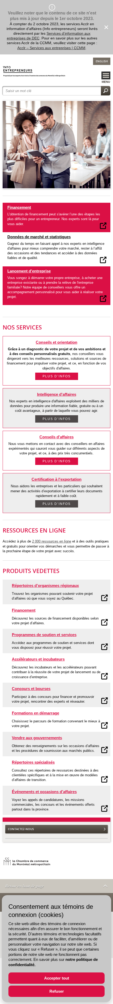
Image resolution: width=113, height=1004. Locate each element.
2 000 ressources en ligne (51, 541)
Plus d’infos (57, 376)
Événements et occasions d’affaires (44, 791)
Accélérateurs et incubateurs (38, 659)
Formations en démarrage (35, 713)
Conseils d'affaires (56, 437)
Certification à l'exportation (56, 479)
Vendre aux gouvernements (37, 738)
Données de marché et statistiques (39, 237)
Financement (19, 207)
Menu (106, 81)
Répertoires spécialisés (33, 762)
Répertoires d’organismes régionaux (45, 585)
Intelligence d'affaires (56, 394)
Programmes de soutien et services (44, 634)
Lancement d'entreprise (29, 271)
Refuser (56, 991)
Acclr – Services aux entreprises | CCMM (51, 48)
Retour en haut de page (24, 886)
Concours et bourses (31, 688)
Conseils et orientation (56, 342)
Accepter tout (56, 978)
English (102, 61)
